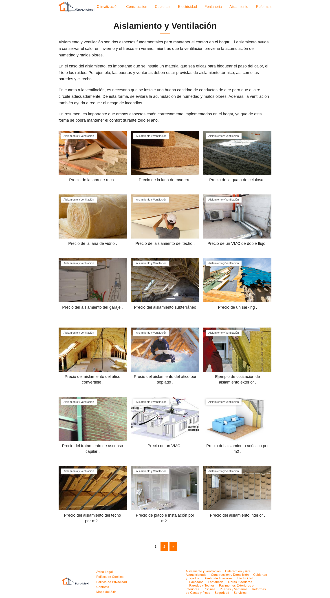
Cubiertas (162, 7)
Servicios (240, 592)
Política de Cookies (109, 576)
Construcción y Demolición (230, 574)
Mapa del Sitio (106, 592)
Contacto (102, 587)
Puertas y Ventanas (233, 589)
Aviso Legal (104, 571)
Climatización (108, 7)
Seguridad (222, 592)
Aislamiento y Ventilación (203, 571)
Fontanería (213, 7)
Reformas (263, 7)
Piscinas (209, 589)
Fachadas (196, 582)
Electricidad (187, 7)
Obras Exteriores (240, 582)
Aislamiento (238, 7)
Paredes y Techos (202, 585)
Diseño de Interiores (218, 578)
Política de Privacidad (111, 582)
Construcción (136, 7)
